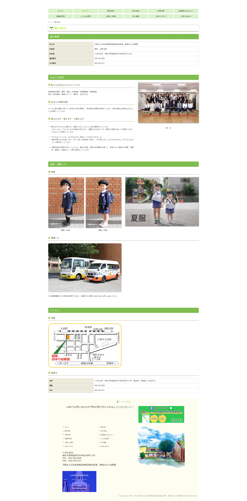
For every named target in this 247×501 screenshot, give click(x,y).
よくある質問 (86, 16)
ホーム (60, 11)
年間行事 (161, 11)
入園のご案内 (111, 16)
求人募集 (136, 16)
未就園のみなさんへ (185, 11)
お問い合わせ (186, 16)
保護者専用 (60, 16)
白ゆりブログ (161, 16)
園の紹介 (85, 11)
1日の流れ (136, 11)
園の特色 (110, 11)
